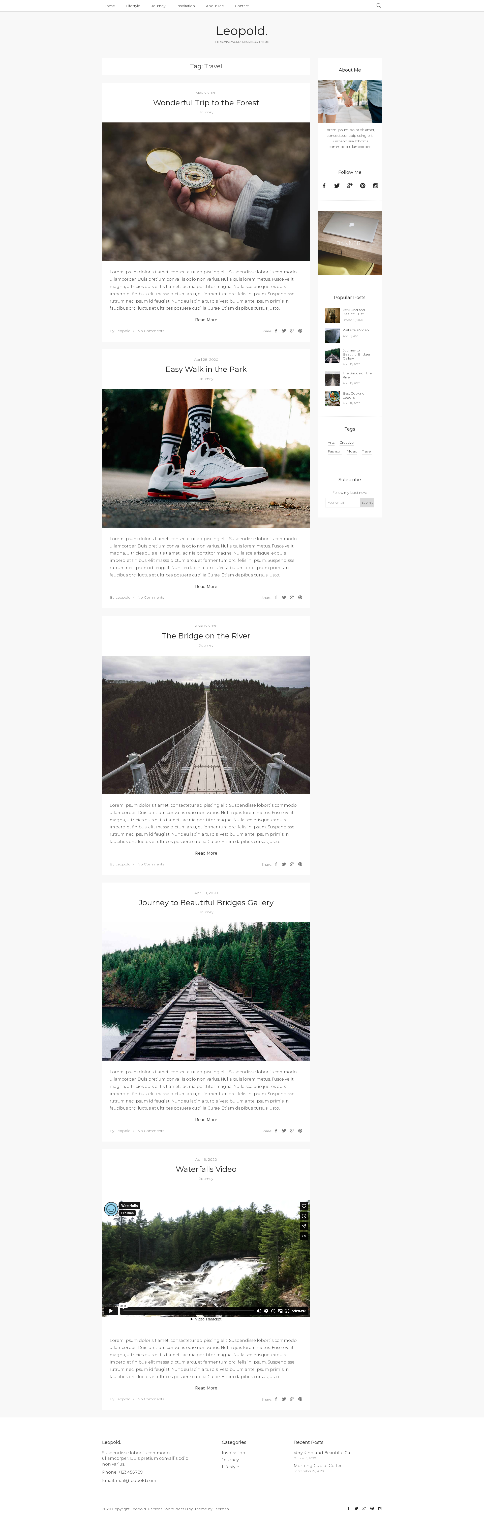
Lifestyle (133, 6)
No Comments (150, 331)
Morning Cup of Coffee (318, 1465)
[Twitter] (337, 186)
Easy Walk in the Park (206, 369)
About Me (215, 6)
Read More (206, 319)
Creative (347, 442)
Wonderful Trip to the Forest (206, 102)
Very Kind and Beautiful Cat (354, 312)
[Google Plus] (350, 186)
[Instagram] (376, 186)
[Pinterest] (363, 186)
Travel (367, 451)
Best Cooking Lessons (354, 395)
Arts (331, 442)
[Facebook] (324, 186)
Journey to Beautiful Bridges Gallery (206, 902)
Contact (242, 6)
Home (109, 6)
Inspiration (185, 6)
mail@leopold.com (136, 1480)
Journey (158, 6)
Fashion (335, 451)
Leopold (123, 331)
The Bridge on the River (206, 635)
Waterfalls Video (206, 1169)
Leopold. (242, 30)
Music (352, 451)
